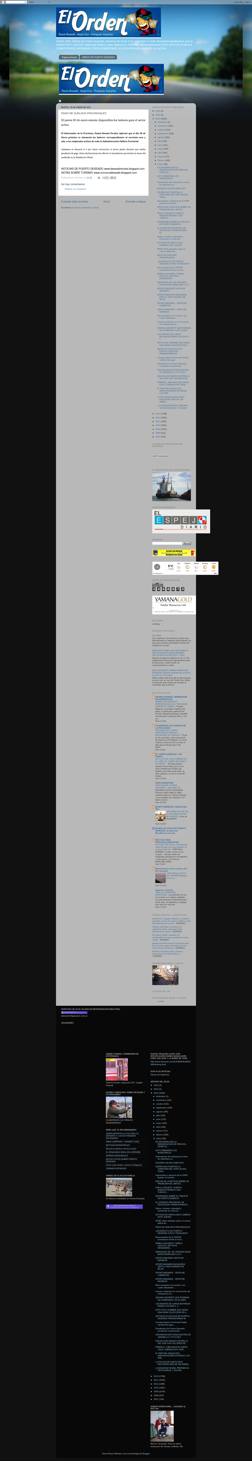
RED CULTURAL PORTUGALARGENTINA (167, 841)
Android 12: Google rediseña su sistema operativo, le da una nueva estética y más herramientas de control (171, 921)
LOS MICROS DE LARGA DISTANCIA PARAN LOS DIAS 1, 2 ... (173, 336)
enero (161, 164)
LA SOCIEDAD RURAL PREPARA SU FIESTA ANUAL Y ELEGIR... (172, 406)
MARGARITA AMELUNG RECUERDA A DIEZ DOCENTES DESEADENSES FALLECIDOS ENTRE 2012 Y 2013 (170, 653)
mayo (160, 149)
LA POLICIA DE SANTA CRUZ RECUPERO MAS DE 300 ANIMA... (171, 399)
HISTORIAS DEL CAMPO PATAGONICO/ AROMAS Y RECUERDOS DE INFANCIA (167, 732)
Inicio (107, 201)
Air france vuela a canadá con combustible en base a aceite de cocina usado (170, 937)
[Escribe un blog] (106, 177)
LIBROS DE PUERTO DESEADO (98, 57)
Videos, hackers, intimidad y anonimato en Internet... (170, 238)
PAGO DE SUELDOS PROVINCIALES (166, 256)
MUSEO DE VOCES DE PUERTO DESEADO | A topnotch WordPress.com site (170, 830)
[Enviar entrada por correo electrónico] (98, 178)
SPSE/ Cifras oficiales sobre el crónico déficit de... (171, 250)
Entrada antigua (136, 201)
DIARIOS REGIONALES (117, 1156)
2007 (158, 437)
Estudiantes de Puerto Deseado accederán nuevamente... (172, 365)
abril (160, 153)
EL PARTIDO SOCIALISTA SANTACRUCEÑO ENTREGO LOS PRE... (172, 390)
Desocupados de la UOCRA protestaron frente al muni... (171, 268)
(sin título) (156, 635)
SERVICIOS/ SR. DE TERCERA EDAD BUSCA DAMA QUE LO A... (173, 283)
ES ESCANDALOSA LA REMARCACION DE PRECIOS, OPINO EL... (172, 169)
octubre (161, 130)
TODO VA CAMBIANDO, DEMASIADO (165, 893)
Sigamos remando (164, 890)
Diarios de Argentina (159, 1075)
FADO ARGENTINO (164, 783)
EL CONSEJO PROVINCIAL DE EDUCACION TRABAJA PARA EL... (172, 230)
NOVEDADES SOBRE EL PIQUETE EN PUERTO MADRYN (173, 223)
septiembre (163, 134)
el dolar (161, 1001)
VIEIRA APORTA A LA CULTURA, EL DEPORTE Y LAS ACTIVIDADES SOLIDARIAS (122, 1135)
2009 (158, 429)
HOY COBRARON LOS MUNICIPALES (167, 177)
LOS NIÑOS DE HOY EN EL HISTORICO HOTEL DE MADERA (177, 813)
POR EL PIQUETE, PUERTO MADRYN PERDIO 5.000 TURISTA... (170, 215)
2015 (158, 115)
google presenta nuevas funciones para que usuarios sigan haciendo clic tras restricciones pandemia (170, 945)
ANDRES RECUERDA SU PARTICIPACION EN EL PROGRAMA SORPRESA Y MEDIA (171, 704)
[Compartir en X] (109, 177)
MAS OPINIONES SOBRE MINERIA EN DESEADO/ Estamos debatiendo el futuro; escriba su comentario (171, 672)
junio (160, 145)
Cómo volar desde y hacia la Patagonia (124, 1165)
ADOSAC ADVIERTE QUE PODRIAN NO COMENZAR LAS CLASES (174, 329)
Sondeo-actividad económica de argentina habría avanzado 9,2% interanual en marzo (167, 929)
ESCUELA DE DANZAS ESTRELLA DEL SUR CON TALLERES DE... (173, 377)
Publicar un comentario (75, 189)
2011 (157, 421)
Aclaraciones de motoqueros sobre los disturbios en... (173, 183)
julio (160, 141)
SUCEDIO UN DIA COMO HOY (171, 188)
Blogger (146, 1454)
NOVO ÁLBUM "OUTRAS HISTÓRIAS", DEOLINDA (166, 786)
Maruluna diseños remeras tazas (121, 1149)
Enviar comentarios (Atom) (86, 208)
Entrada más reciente (74, 201)
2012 (158, 418)
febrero (161, 160)
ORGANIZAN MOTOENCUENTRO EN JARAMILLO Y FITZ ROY (173, 371)
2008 (158, 433)
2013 (158, 414)
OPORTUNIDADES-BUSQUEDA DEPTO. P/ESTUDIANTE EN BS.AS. (172, 297)
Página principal (69, 57)
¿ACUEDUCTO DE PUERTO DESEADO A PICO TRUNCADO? (173, 262)
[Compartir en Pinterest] (114, 177)
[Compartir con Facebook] (112, 177)
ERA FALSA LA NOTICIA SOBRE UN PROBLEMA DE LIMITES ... (174, 208)
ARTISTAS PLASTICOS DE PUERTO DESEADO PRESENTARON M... (169, 351)
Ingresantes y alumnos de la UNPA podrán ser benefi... (173, 202)
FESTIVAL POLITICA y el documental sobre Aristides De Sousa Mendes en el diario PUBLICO (171, 847)
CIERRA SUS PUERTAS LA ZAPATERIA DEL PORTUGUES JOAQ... (172, 194)
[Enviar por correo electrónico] (103, 177)
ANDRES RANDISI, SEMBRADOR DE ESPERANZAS (171, 698)
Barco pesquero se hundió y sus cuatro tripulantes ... (172, 317)
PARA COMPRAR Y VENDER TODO (122, 1142)
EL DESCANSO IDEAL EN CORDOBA (123, 1152)
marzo (161, 157)
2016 (158, 111)
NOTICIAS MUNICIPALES (118, 1145)
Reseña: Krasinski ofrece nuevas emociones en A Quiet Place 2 (167, 952)
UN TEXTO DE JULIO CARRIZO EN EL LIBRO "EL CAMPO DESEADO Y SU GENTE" (171, 761)
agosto (161, 137)
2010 (158, 425)
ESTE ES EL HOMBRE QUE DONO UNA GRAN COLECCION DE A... (173, 344)
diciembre (162, 122)
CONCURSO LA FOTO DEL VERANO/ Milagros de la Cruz (177, 875)
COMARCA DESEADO (116, 1168)
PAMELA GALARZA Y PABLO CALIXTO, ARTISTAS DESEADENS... (170, 276)
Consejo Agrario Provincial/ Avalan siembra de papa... (173, 359)
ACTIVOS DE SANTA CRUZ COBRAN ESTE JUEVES (170, 244)
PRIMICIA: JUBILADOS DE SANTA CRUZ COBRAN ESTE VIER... (173, 383)
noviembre (163, 126)
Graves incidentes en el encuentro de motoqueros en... (173, 323)
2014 (158, 119)
